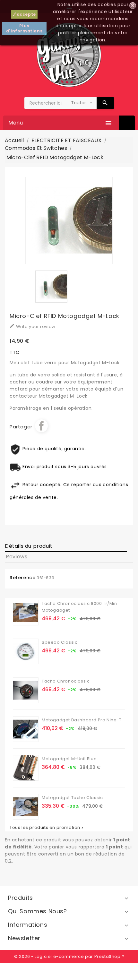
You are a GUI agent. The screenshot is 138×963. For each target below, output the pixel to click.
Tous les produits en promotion (47, 827)
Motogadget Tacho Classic (72, 798)
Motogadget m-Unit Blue (69, 759)
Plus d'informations (24, 28)
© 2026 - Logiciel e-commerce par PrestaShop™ (69, 956)
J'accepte (24, 14)
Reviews (16, 556)
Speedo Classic (59, 642)
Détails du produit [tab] (29, 546)
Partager (41, 425)
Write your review (33, 326)
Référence (22, 577)
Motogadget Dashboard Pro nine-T (82, 720)
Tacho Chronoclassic (66, 681)
